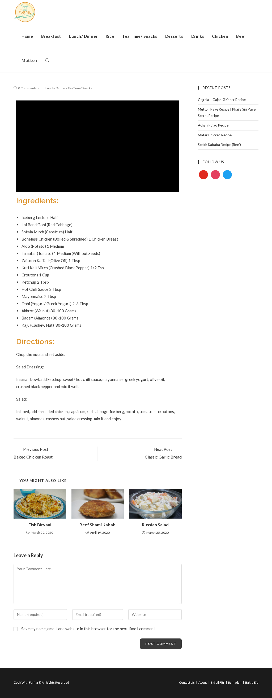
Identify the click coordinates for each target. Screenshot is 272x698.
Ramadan (234, 682)
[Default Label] (203, 174)
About (202, 682)
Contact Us (187, 682)
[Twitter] (227, 174)
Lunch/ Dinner (55, 88)
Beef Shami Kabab (97, 524)
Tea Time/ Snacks (80, 88)
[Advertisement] (228, 270)
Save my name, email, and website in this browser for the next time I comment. (88, 628)
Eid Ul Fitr (217, 682)
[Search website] (47, 60)
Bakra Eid (251, 682)
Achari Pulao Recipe (213, 125)
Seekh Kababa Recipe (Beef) (219, 144)
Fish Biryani (39, 524)
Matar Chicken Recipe (215, 135)
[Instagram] (215, 174)
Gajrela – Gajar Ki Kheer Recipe (222, 100)
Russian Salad (155, 524)
